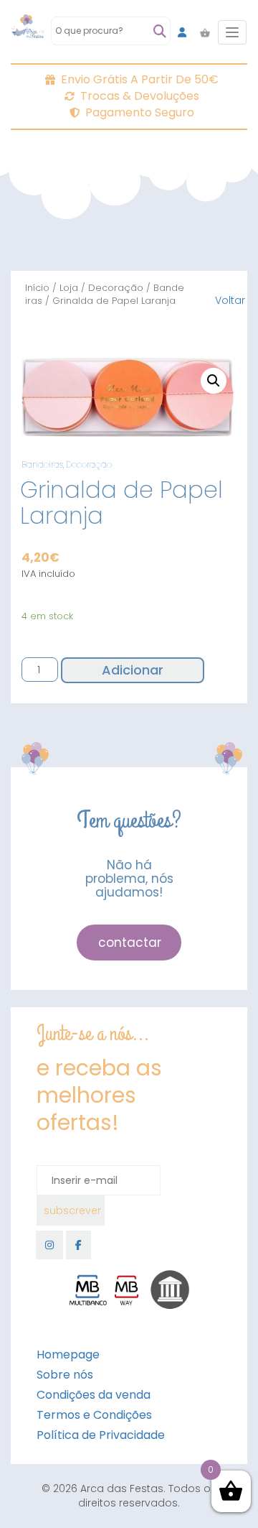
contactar (129, 942)
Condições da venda (93, 1394)
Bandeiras (42, 464)
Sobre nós (65, 1374)
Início (37, 288)
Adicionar (132, 670)
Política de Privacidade (101, 1435)
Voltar (230, 300)
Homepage (68, 1354)
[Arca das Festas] (27, 32)
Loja (68, 288)
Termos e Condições (94, 1415)
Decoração (115, 288)
